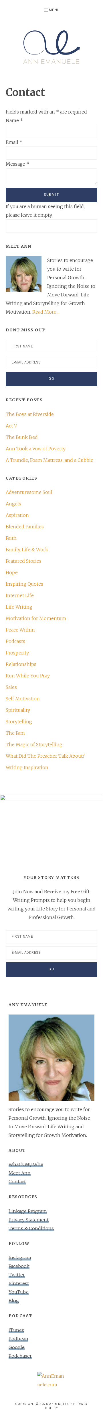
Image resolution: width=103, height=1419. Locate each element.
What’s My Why (26, 1164)
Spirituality (18, 710)
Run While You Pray (28, 676)
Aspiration (17, 515)
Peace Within (20, 630)
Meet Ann (20, 1173)
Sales (11, 687)
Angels (13, 504)
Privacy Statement (29, 1220)
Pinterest (19, 1283)
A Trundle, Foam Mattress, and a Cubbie (49, 460)
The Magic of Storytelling (34, 744)
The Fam (15, 733)
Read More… (46, 312)
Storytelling (19, 721)
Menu (54, 10)
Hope (12, 572)
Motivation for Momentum (36, 618)
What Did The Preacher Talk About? (45, 756)
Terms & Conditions (31, 1228)
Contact (17, 1182)
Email (14, 142)
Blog (14, 1300)
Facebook (19, 1266)
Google (17, 1347)
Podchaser (20, 1356)
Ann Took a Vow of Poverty (36, 449)
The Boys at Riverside (30, 414)
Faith (11, 538)
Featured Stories (23, 561)
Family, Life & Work (27, 549)
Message (17, 164)
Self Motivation (23, 698)
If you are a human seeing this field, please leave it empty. (45, 211)
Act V (11, 426)
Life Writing (19, 607)
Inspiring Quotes (24, 584)
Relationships (21, 664)
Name (14, 120)
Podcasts (15, 641)
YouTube (19, 1292)
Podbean (18, 1339)
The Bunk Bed (22, 437)
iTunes (16, 1330)
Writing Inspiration (27, 767)
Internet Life (20, 595)
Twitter (17, 1275)
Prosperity (17, 653)
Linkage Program (28, 1211)
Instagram (20, 1257)
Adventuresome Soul (29, 492)
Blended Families (25, 526)
